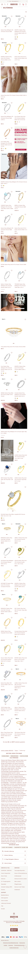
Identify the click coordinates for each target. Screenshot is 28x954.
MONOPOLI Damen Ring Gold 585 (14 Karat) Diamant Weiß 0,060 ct (6, 610)
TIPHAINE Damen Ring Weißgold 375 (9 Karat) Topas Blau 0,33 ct (20, 286)
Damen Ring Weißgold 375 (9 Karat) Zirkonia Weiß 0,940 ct (7, 118)
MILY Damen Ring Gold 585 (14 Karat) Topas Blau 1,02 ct (21, 610)
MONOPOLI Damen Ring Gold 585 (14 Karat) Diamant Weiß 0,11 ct (6, 539)
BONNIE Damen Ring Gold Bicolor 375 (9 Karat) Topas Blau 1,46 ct (21, 659)
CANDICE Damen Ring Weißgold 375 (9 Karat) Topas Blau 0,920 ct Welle (7, 207)
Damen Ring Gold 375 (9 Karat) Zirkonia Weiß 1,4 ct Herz (21, 230)
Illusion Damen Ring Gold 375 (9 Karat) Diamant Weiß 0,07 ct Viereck (7, 659)
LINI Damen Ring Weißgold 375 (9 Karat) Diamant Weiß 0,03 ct (7, 562)
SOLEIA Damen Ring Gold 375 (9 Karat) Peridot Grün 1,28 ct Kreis (20, 562)
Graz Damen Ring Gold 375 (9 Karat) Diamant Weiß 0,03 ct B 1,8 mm (20, 118)
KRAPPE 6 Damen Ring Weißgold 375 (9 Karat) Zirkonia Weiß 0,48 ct (20, 585)
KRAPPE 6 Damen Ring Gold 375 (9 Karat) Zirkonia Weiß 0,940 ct (20, 368)
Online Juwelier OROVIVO (7, 750)
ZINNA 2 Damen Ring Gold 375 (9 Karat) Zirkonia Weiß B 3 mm (21, 539)
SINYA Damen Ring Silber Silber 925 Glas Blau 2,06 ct (7, 479)
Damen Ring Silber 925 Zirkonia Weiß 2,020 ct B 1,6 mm (6, 684)
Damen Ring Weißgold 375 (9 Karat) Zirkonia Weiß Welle (7, 230)
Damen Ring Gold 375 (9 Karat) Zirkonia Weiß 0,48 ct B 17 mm (21, 58)
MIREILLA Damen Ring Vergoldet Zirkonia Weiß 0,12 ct (20, 207)
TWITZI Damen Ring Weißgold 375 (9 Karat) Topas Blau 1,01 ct (6, 709)
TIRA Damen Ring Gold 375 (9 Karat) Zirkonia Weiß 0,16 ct (20, 734)
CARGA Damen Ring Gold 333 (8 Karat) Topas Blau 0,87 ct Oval (20, 479)
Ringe (16, 750)
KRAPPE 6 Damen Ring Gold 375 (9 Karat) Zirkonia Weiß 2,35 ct (6, 58)
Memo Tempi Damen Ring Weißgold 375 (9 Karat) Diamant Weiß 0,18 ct (7, 734)
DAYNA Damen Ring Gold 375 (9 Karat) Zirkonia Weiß (13, 264)
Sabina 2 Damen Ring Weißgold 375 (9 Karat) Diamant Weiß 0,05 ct (6, 286)
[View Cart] (26, 4)
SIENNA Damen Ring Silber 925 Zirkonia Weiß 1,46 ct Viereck (7, 394)
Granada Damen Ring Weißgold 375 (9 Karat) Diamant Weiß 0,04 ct (20, 394)
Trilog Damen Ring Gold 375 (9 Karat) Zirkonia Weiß (13, 346)
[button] (26, 12)
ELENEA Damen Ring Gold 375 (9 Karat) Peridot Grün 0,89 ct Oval (21, 457)
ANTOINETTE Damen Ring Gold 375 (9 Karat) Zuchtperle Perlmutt (7, 585)
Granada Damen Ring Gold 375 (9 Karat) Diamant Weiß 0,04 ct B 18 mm (21, 633)
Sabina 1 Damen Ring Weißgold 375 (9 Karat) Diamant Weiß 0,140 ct (20, 709)
